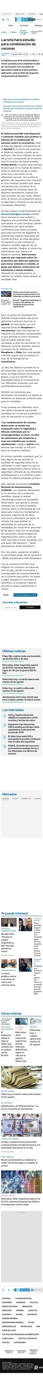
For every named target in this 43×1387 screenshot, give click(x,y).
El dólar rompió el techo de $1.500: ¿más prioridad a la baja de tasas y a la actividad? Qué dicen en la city (20, 1145)
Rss (38, 1326)
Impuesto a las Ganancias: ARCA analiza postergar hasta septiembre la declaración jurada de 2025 (23, 728)
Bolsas (15, 798)
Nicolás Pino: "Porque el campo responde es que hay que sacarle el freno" (7, 943)
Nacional (7, 1314)
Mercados (27, 1306)
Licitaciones (20, 1342)
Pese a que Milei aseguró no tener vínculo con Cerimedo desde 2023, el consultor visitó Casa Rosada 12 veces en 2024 (38, 939)
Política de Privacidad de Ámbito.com (20, 1334)
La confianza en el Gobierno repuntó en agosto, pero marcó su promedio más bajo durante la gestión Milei (38, 979)
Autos (31, 1322)
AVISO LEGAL (8, 1338)
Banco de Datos (10, 1306)
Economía (24, 25)
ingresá (39, 19)
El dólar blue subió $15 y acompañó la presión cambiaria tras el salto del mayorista (24, 739)
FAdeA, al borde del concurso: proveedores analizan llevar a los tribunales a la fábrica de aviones (26, 294)
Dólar (11, 25)
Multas (5, 1342)
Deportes (32, 1314)
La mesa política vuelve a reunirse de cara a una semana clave (8, 979)
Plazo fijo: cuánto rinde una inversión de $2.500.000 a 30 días (21, 657)
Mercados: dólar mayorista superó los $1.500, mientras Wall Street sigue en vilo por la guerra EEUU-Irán (20, 669)
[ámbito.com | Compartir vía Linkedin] (39, 54)
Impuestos (31, 14)
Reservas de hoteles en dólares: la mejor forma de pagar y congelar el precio (19, 1162)
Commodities (26, 798)
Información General (13, 1322)
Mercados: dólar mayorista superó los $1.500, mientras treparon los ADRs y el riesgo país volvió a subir (20, 1201)
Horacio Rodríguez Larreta (24, 32)
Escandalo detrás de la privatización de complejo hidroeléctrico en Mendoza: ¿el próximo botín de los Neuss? (22, 108)
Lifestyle (32, 1310)
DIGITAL (9, 1352)
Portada (6, 1298)
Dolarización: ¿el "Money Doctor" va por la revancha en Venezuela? (19, 1107)
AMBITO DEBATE (33, 1352)
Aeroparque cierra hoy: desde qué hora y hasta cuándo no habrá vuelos (21, 698)
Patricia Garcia (5, 54)
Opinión (20, 1310)
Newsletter (36, 1290)
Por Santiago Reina (7, 1152)
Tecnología (26, 1326)
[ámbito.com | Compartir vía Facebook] (33, 54)
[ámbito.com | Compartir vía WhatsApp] (31, 54)
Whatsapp (32, 1290)
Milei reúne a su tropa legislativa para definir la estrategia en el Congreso (21, 100)
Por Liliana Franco (7, 955)
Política (13, 32)
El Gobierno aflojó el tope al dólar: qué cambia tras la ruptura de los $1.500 (7, 1044)
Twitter (3, 1290)
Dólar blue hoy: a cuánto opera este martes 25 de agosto (20, 680)
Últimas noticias (23, 1298)
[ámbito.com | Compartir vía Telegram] (42, 54)
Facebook (8, 1290)
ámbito (4, 32)
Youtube (26, 1290)
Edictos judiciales (27, 1338)
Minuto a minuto (21, 1028)
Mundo (19, 1314)
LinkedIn (20, 1290)
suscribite (32, 19)
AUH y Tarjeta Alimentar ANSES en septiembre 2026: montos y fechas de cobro (23, 718)
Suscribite (30, 607)
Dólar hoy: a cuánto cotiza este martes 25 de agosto (18, 689)
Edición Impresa (10, 1318)
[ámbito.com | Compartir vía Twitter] (36, 54)
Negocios (7, 1310)
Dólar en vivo (20, 14)
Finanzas (38, 25)
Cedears (38, 798)
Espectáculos (9, 1326)
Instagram (14, 1290)
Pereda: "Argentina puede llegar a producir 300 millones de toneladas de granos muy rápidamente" (27, 303)
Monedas (5, 798)
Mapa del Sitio (9, 1330)
